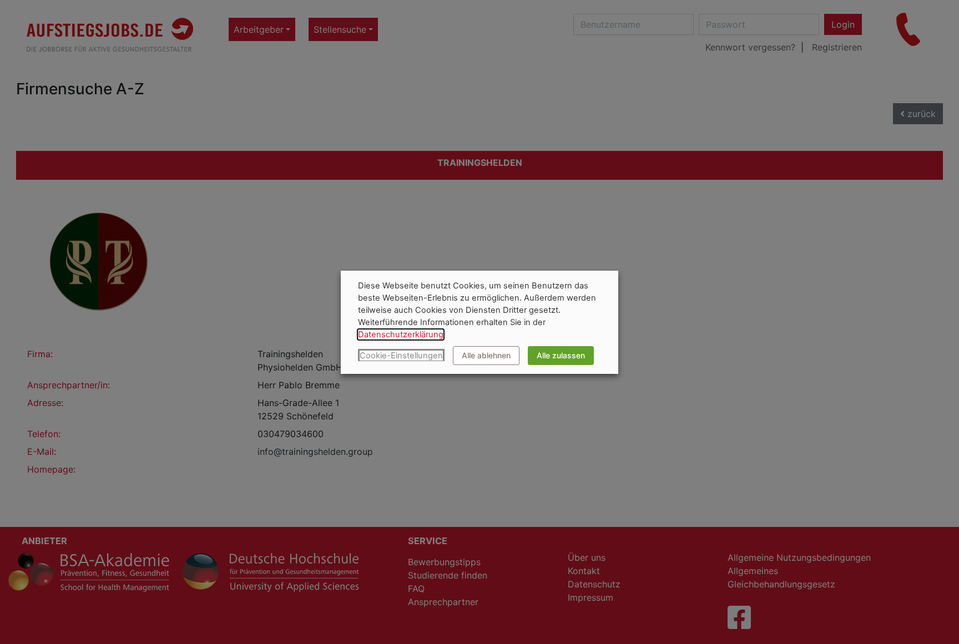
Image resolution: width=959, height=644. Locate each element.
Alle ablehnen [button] (486, 355)
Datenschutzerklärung (400, 334)
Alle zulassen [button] (561, 355)
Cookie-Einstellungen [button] (401, 356)
